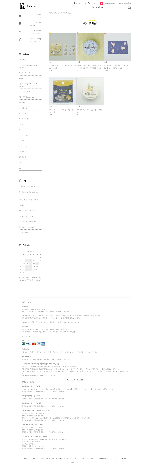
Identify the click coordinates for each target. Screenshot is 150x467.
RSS (119, 458)
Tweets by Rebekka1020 (75, 380)
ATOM (124, 458)
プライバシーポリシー (58, 458)
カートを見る (96, 3)
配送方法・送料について (90, 458)
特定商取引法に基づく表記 (107, 458)
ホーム (26, 458)
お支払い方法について (74, 458)
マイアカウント (81, 3)
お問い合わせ (45, 458)
